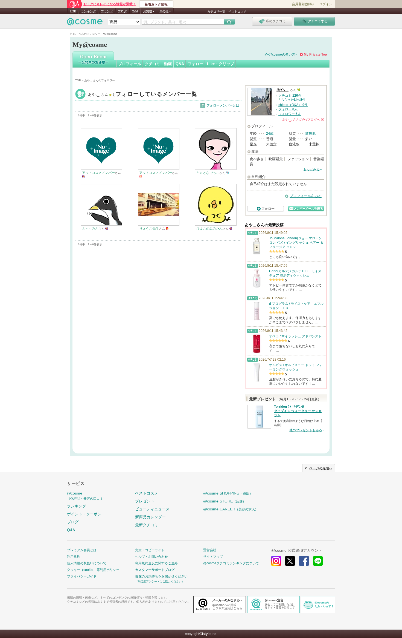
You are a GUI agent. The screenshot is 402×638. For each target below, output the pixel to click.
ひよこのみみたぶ (209, 229)
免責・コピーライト (150, 550)
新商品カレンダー (150, 517)
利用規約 (73, 557)
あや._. (142, 95)
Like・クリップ (220, 64)
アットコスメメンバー (98, 173)
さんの (303, 120)
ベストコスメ (237, 11)
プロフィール (129, 64)
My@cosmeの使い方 (279, 54)
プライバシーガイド (82, 576)
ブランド (107, 11)
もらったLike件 (293, 100)
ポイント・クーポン (84, 514)
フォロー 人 (288, 109)
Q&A (135, 11)
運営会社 (209, 550)
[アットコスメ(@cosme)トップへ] (85, 23)
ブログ (122, 11)
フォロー (195, 64)
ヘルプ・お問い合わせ (151, 557)
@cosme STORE (224, 501)
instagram (276, 561)
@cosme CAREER (230, 509)
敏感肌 (310, 133)
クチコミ (152, 64)
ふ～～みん (90, 229)
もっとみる (311, 169)
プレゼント (144, 501)
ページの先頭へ (320, 468)
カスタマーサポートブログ (154, 570)
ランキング (88, 11)
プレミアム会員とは (82, 550)
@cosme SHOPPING (228, 493)
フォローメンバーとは (222, 105)
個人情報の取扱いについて (86, 563)
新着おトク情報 (156, 4)
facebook (304, 561)
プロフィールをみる (306, 196)
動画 (168, 64)
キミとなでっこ (207, 173)
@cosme (86, 496)
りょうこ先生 (149, 229)
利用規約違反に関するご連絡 (156, 563)
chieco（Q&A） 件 (293, 105)
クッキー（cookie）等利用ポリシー (93, 570)
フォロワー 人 (289, 114)
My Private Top (315, 54)
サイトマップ (213, 557)
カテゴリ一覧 (216, 11)
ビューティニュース (152, 509)
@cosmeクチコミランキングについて (231, 563)
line (318, 561)
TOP (73, 11)
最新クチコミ (146, 525)
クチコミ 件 (289, 95)
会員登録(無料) (303, 4)
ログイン (325, 4)
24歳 (269, 133)
